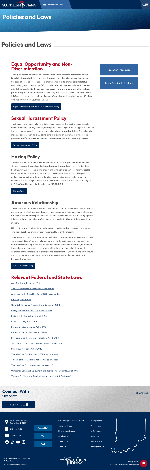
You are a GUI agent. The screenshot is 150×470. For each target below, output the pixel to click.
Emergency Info (97, 446)
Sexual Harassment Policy (25, 145)
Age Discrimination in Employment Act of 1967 (32, 288)
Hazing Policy (19, 191)
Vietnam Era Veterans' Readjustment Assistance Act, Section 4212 (42, 376)
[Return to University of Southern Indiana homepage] (72, 461)
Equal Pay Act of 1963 (21, 299)
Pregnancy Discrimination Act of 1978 (28, 327)
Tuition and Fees (65, 426)
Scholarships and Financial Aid (71, 420)
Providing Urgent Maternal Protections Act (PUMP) (35, 337)
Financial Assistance (66, 431)
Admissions (63, 441)
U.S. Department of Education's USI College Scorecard (17, 459)
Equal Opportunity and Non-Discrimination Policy (36, 106)
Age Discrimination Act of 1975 (25, 283)
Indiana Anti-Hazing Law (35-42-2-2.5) (29, 316)
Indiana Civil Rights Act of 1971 (25, 321)
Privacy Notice (133, 461)
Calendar (95, 436)
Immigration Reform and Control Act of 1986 (31, 310)
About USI (62, 446)
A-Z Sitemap (96, 431)
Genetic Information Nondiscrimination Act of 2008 (35, 305)
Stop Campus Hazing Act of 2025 (26, 348)
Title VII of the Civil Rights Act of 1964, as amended (34, 359)
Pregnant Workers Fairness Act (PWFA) (29, 332)
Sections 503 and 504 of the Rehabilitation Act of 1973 (36, 343)
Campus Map (96, 420)
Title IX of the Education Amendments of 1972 (32, 365)
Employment (96, 441)
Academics (63, 436)
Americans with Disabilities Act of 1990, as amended (35, 294)
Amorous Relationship (23, 265)
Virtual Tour (96, 426)
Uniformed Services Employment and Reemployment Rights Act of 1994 (44, 370)
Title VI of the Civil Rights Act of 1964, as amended (34, 354)
